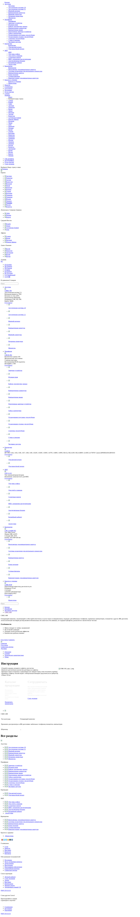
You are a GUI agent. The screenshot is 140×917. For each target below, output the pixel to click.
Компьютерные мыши (15, 30)
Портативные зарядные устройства (19, 31)
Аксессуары (12, 64)
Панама (10, 155)
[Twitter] (4, 839)
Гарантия (4, 643)
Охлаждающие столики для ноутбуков (20, 37)
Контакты (8, 853)
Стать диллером (10, 878)
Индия (10, 152)
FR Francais (8, 268)
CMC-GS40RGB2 (10, 530)
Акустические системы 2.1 (17, 9)
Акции (7, 880)
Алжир (10, 100)
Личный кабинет (10, 877)
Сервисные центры (7, 647)
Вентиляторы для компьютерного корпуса (22, 69)
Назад (10, 97)
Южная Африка (13, 119)
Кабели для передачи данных (17, 26)
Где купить (4, 640)
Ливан (10, 111)
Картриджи (8, 43)
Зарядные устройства (15, 23)
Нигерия (11, 112)
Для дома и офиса (14, 54)
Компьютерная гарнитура (16, 12)
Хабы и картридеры (14, 33)
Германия (11, 136)
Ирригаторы (12, 83)
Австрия (11, 105)
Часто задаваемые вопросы (13, 862)
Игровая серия (13, 25)
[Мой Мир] (10, 839)
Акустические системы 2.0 (17, 7)
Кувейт (10, 102)
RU (2, 261)
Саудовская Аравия (14, 118)
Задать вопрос (9, 863)
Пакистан (11, 135)
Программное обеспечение (13, 867)
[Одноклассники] (8, 839)
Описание (8, 652)
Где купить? (8, 88)
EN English (8, 264)
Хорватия (11, 107)
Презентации (9, 884)
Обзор (7, 657)
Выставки (8, 850)
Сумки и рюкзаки (14, 40)
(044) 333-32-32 (6, 890)
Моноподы (12, 18)
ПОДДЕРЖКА (9, 160)
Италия (10, 140)
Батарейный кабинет (15, 62)
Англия (10, 114)
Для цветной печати (15, 47)
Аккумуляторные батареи (16, 61)
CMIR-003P (8, 585)
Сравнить (11, 640)
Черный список (10, 885)
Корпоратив (8, 66)
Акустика (8, 4)
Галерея (7, 653)
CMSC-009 (8, 612)
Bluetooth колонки (14, 11)
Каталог (7, 2)
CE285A (7, 451)
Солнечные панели (14, 57)
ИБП (6, 50)
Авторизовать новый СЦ (13, 887)
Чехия (10, 123)
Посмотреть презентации (9, 703)
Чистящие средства (14, 42)
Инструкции (9, 865)
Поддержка (8, 90)
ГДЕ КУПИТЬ (9, 159)
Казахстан (11, 116)
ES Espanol (8, 271)
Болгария (11, 133)
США (10, 104)
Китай (10, 130)
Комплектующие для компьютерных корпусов (23, 78)
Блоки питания (13, 74)
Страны (7, 94)
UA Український (10, 275)
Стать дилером (9, 164)
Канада (10, 154)
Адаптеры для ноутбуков (16, 38)
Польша (11, 128)
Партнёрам (8, 910)
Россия (10, 145)
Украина (11, 142)
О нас (6, 846)
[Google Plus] (2, 839)
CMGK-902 (8, 355)
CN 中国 (7, 277)
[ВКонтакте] (12, 839)
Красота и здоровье (11, 80)
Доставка (4, 648)
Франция (11, 126)
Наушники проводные (15, 16)
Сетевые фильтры (14, 76)
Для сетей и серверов (15, 56)
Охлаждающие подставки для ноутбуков (21, 35)
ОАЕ (10, 124)
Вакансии (8, 852)
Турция (10, 131)
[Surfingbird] (6, 839)
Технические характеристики (14, 655)
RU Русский (9, 273)
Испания (11, 121)
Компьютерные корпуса (16, 73)
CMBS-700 (8, 291)
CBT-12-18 (8, 473)
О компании (9, 87)
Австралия (11, 149)
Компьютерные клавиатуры (17, 28)
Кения (10, 109)
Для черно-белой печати (16, 49)
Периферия (8, 19)
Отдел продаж (9, 92)
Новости (7, 85)
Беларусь (11, 147)
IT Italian (7, 270)
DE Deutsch (8, 266)
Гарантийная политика (12, 868)
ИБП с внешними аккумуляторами (19, 59)
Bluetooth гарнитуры (15, 14)
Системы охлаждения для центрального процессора (25, 71)
